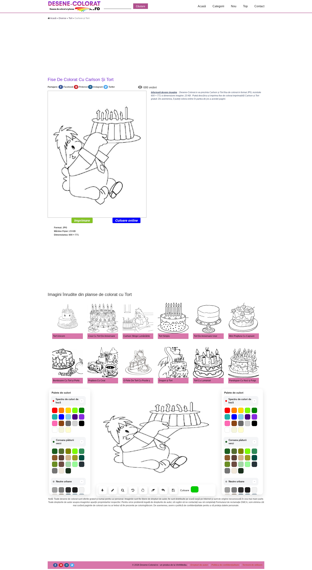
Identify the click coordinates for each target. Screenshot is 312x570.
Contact (259, 6)
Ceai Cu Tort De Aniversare (101, 336)
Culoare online (126, 220)
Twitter (112, 87)
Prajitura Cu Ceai (96, 380)
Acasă (202, 6)
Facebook (68, 87)
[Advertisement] (156, 49)
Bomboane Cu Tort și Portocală (68, 380)
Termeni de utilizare (252, 565)
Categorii (218, 6)
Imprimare (82, 220)
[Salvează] (173, 490)
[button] (68, 401)
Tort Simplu (164, 336)
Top (245, 6)
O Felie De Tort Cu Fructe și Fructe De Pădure (146, 380)
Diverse (62, 18)
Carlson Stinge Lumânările (137, 336)
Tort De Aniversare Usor (205, 336)
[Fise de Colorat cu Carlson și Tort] (97, 154)
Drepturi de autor (199, 565)
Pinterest (83, 87)
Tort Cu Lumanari (202, 380)
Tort (70, 18)
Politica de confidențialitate (225, 565)
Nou (233, 6)
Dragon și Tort (165, 380)
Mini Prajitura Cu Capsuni (241, 336)
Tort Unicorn (59, 336)
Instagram (98, 87)
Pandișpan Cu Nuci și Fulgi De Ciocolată (249, 380)
